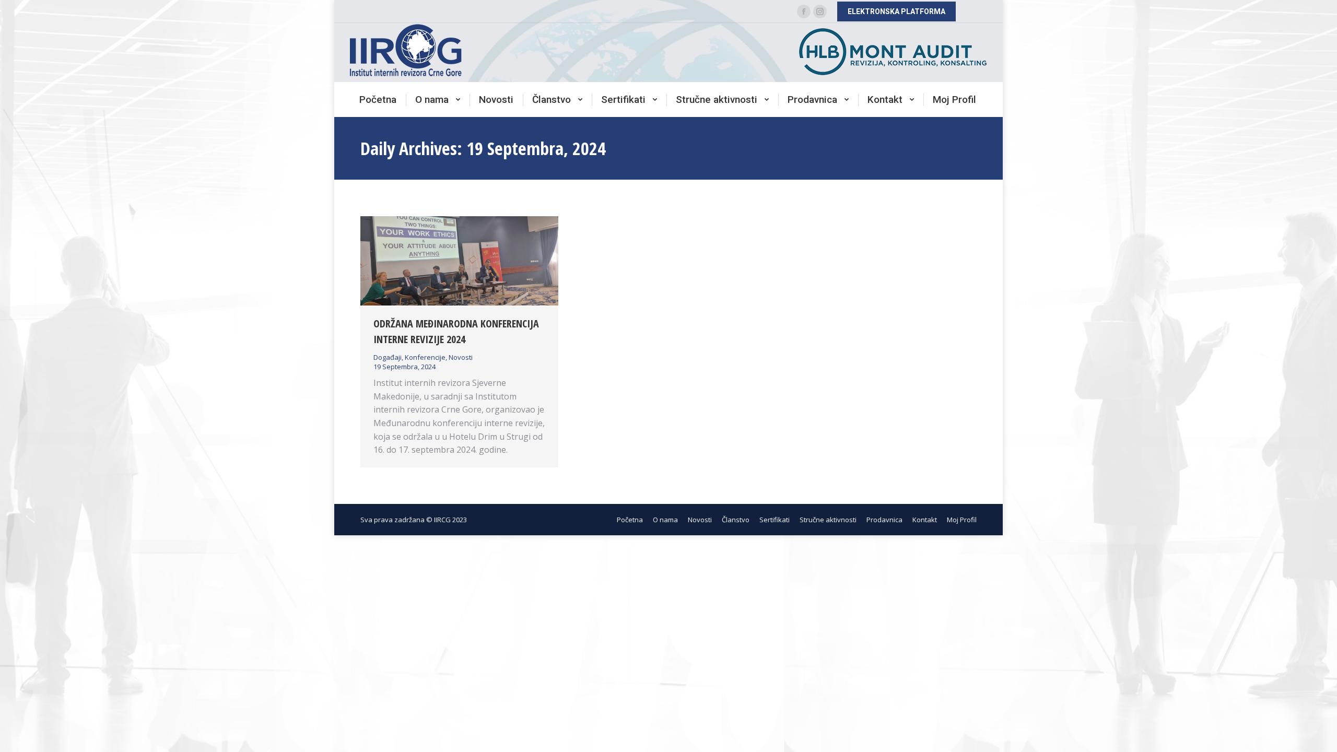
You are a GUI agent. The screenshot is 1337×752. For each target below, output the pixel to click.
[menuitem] (377, 99)
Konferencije (425, 357)
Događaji (387, 357)
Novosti (461, 357)
